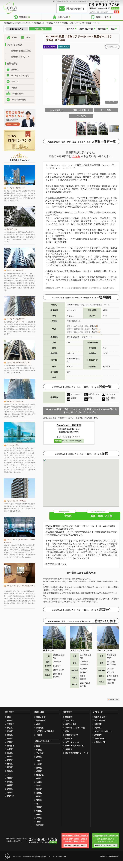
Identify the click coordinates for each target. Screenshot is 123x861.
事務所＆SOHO (71, 735)
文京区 (10, 735)
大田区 (10, 753)
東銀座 (87, 332)
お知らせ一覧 (99, 742)
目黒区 (10, 738)
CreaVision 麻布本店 (69, 425)
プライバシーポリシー (103, 731)
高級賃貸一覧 (39, 23)
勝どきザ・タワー (13, 229)
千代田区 (10, 724)
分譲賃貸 (68, 749)
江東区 (10, 760)
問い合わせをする (75, 8)
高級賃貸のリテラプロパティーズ (17, 23)
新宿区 (10, 731)
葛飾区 (10, 793)
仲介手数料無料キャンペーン (77, 753)
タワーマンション (72, 742)
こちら (76, 156)
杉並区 (10, 756)
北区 (9, 774)
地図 (113, 29)
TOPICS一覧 (99, 738)
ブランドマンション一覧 (75, 728)
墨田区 (10, 767)
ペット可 (15, 82)
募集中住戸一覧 (86, 29)
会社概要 (98, 724)
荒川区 (10, 778)
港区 (9, 717)
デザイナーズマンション (75, 746)
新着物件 (98, 735)
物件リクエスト (100, 717)
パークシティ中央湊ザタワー (16, 319)
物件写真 (70, 29)
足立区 (10, 789)
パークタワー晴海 (13, 445)
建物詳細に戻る (16, 29)
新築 (67, 731)
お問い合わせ (40, 29)
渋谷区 (10, 728)
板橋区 (10, 782)
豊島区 (10, 771)
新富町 (87, 329)
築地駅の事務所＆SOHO (21, 51)
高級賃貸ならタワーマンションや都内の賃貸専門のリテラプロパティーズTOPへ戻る (79, 288)
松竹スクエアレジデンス (15, 401)
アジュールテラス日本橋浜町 (16, 501)
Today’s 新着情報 (18, 100)
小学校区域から (17, 94)
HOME (14, 38)
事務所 (14, 88)
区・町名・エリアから (20, 76)
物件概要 (102, 29)
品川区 (10, 742)
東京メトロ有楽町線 (75, 329)
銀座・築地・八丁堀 (101, 516)
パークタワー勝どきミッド (16, 188)
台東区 (10, 764)
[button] (115, 80)
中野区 (10, 749)
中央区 (50, 23)
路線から (15, 70)
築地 (86, 326)
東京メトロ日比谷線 (75, 326)
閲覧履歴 (24, 17)
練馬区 (10, 785)
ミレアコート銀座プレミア (16, 270)
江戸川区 (10, 796)
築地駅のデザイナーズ (20, 57)
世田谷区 (10, 746)
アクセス (98, 728)
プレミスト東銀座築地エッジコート (19, 362)
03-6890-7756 (69, 437)
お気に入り (64, 17)
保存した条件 (103, 17)
